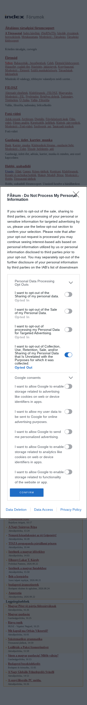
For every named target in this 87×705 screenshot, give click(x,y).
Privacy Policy (70, 509)
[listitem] (43, 282)
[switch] (68, 294)
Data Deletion (16, 509)
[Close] (77, 196)
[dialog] (43, 352)
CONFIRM (27, 492)
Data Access (43, 509)
